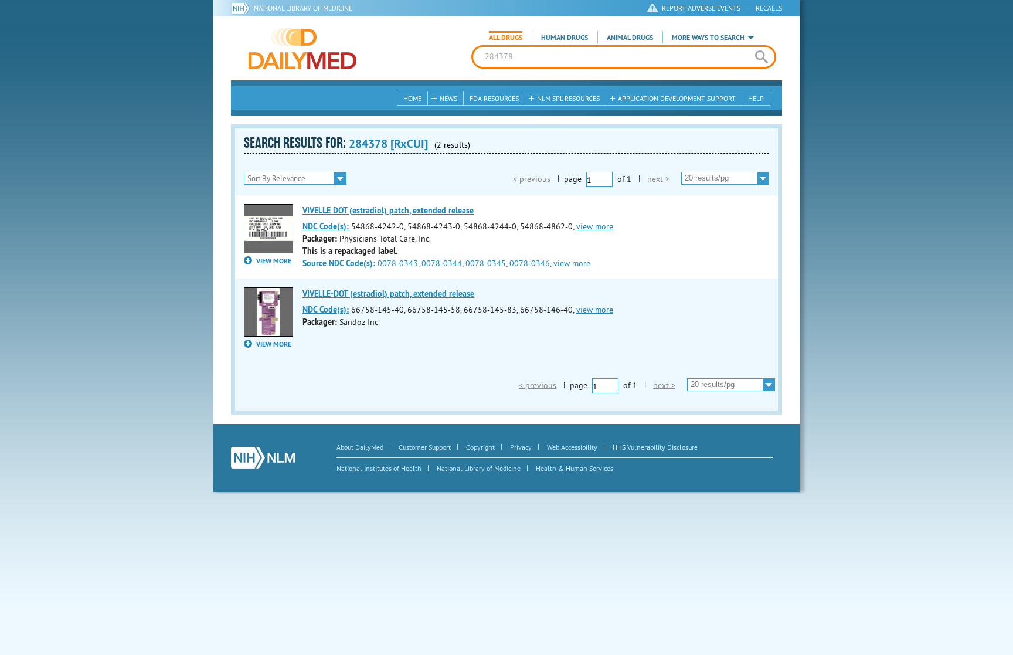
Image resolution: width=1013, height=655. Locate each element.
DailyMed (302, 48)
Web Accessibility (572, 447)
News (448, 98)
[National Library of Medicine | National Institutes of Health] (263, 458)
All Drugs (505, 37)
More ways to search (708, 37)
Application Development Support (677, 98)
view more (594, 226)
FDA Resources (494, 98)
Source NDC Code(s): (338, 263)
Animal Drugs (630, 37)
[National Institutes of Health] (242, 8)
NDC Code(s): (325, 226)
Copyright (480, 447)
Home (412, 98)
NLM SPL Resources (568, 98)
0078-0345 (485, 263)
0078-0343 (398, 263)
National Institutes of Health (378, 468)
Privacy (521, 447)
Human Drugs (564, 37)
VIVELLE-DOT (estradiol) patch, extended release (388, 294)
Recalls (769, 8)
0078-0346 (529, 263)
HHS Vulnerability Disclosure (655, 447)
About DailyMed (359, 447)
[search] (761, 57)
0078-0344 (441, 263)
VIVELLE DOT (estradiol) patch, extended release (388, 210)
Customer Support (425, 447)
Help (756, 98)
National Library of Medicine (303, 8)
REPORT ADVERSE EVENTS (701, 8)
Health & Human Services (574, 468)
